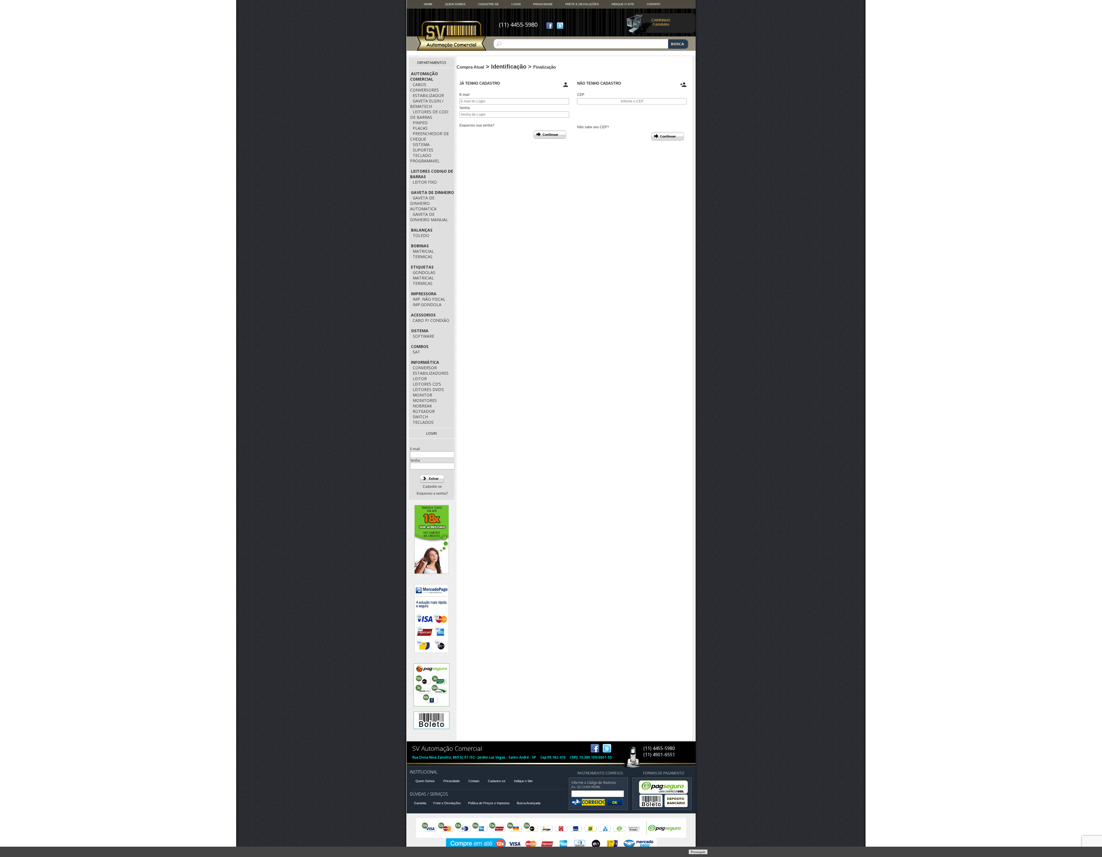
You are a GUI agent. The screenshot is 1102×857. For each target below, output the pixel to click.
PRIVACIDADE (543, 4)
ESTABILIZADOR (428, 95)
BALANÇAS (421, 230)
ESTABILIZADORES (431, 373)
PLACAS (420, 128)
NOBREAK (422, 406)
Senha (464, 108)
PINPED (420, 122)
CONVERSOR (425, 367)
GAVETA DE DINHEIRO (432, 192)
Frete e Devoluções (447, 803)
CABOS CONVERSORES (424, 87)
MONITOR (422, 395)
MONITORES (425, 400)
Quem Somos (425, 781)
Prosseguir (698, 852)
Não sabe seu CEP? (593, 127)
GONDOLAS (424, 272)
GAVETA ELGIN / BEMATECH (426, 103)
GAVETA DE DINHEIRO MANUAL (429, 216)
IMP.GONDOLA (427, 304)
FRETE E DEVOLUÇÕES (582, 4)
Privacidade (451, 781)
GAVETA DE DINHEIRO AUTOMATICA (423, 203)
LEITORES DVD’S (428, 389)
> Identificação (507, 66)
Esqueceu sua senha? (476, 125)
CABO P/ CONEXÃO (431, 320)
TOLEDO (421, 235)
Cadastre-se (432, 487)
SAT (416, 352)
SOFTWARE (423, 336)
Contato (473, 781)
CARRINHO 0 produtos (660, 22)
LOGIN (516, 4)
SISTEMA (421, 144)
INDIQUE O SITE (623, 4)
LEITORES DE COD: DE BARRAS (429, 114)
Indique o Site (523, 781)
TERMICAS (422, 256)
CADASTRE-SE (488, 4)
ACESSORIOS (423, 315)
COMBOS (419, 346)
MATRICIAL (423, 251)
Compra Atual (470, 67)
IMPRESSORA (423, 293)
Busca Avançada (528, 803)
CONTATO (653, 4)
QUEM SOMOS (455, 4)
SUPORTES (423, 150)
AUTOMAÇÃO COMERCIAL (424, 76)
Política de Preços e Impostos (489, 803)
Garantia (420, 803)
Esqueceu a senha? (432, 493)
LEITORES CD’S (427, 384)
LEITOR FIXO (425, 182)
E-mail (464, 95)
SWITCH (420, 416)
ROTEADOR (424, 411)
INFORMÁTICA (425, 362)
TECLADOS (423, 422)
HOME (428, 4)
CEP (580, 95)
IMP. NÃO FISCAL (429, 299)
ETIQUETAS (422, 267)
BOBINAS (420, 245)
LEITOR (420, 378)
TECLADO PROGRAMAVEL (425, 158)
